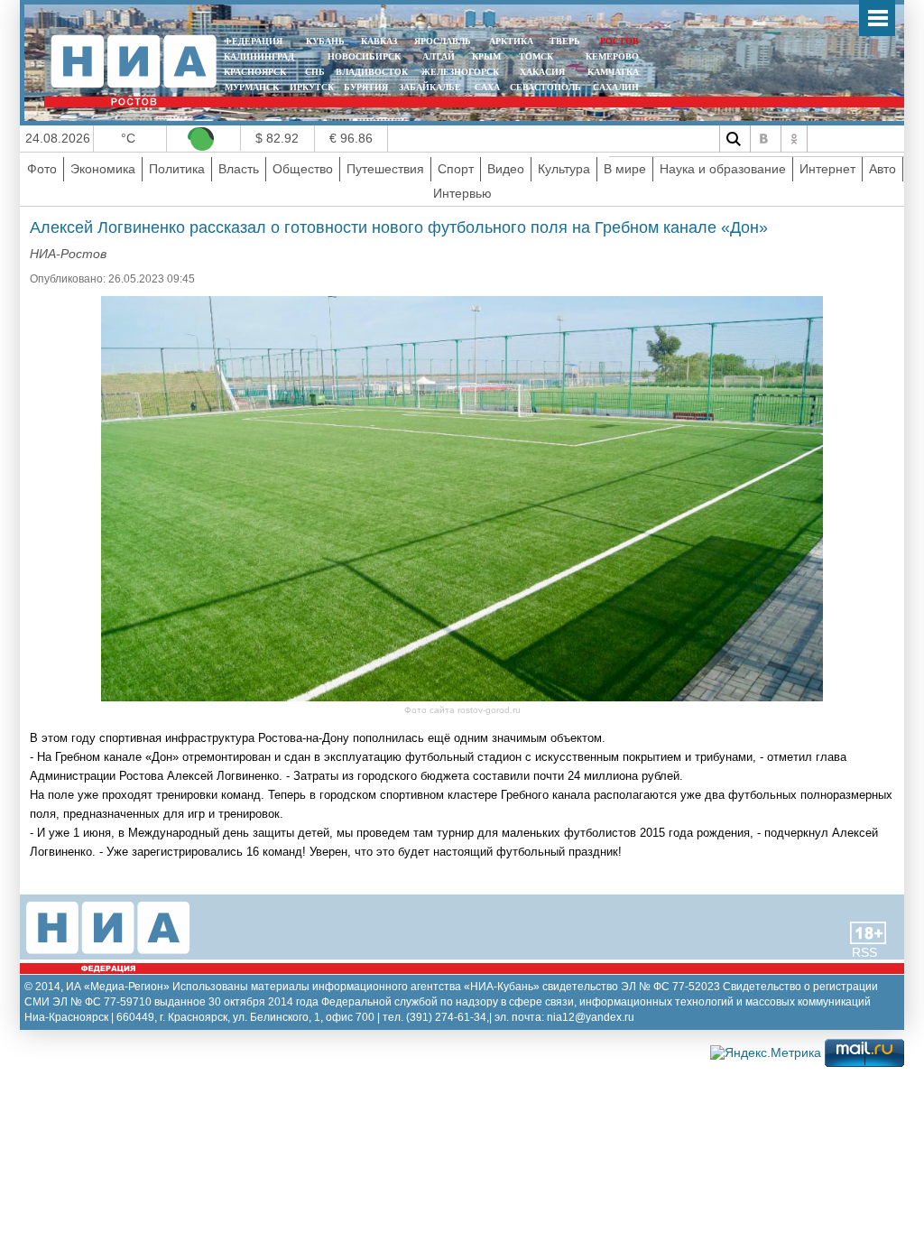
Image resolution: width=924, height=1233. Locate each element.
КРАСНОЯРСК (255, 72)
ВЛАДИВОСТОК (372, 72)
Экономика (102, 169)
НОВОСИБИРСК (364, 56)
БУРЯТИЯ (366, 87)
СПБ (315, 72)
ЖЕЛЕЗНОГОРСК (460, 72)
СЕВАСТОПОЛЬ (545, 87)
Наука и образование (723, 169)
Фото (42, 169)
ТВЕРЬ (565, 41)
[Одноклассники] (794, 139)
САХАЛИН (616, 87)
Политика (177, 169)
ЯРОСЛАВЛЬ (442, 41)
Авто (882, 169)
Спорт (456, 169)
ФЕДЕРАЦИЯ (253, 41)
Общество (303, 169)
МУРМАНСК (252, 87)
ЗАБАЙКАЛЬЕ (431, 87)
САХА (487, 87)
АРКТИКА (511, 41)
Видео (505, 169)
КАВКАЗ (379, 41)
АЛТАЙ (438, 56)
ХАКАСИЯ (541, 72)
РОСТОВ (619, 41)
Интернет (827, 169)
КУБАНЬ (325, 41)
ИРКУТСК (312, 87)
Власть (238, 169)
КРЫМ (486, 56)
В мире (625, 169)
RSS (864, 952)
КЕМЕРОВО (612, 56)
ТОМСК (539, 56)
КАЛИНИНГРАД (259, 56)
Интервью (462, 193)
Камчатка (612, 72)
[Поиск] (732, 139)
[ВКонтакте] (763, 139)
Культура (564, 169)
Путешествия (385, 169)
